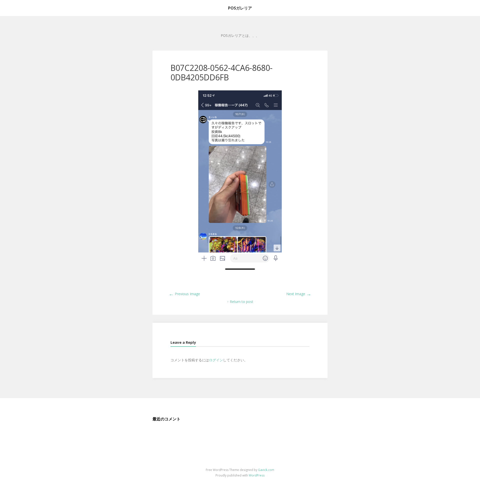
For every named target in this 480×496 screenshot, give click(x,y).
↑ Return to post (240, 301)
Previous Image (184, 293)
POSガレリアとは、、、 (240, 35)
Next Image (298, 293)
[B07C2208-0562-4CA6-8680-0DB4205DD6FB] (240, 270)
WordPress (256, 475)
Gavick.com (266, 470)
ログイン (216, 360)
